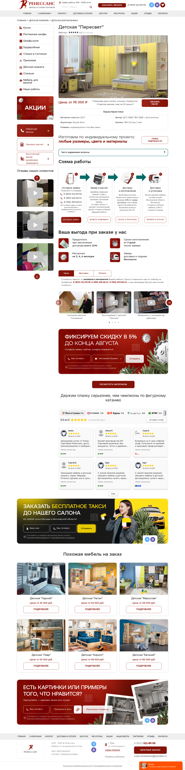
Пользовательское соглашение (107, 766)
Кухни (27, 28)
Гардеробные (31, 47)
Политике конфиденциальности (79, 368)
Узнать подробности (155, 140)
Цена (66, 273)
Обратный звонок (150, 750)
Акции (134, 13)
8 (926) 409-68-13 (136, 8)
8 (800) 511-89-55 (137, 5)
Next (37, 276)
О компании (44, 13)
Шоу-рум (103, 13)
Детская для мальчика (64, 21)
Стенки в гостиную (35, 54)
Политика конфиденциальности (77, 766)
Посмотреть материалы (113, 384)
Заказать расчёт (155, 103)
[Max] (157, 5)
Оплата (102, 273)
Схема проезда (112, 750)
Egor (145, 463)
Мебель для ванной (30, 81)
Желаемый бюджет (109, 359)
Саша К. (146, 431)
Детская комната (39, 21)
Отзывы (148, 13)
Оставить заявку (71, 220)
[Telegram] (151, 5)
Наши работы (31, 89)
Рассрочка (119, 13)
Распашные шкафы (34, 34)
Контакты (163, 13)
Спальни (28, 73)
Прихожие (29, 60)
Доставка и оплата (82, 13)
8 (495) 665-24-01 (136, 2)
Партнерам (138, 736)
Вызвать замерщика (99, 219)
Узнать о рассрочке (127, 219)
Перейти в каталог (155, 219)
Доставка (83, 273)
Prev (37, 178)
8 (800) (144, 743)
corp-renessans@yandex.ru (150, 756)
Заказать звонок (112, 5)
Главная (27, 13)
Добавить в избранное (115, 757)
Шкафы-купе (31, 41)
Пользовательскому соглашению (104, 368)
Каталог (62, 13)
